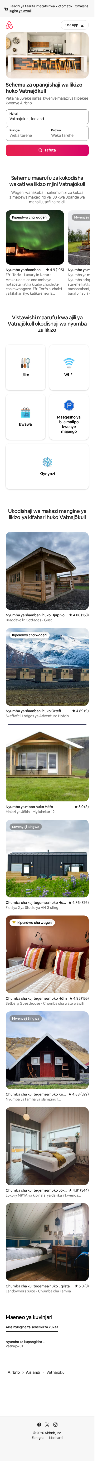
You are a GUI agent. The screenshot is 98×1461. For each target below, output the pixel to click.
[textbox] (26, 135)
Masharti (56, 1438)
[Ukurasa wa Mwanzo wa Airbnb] (9, 24)
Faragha (38, 1438)
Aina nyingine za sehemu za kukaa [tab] (32, 1327)
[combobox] (47, 119)
